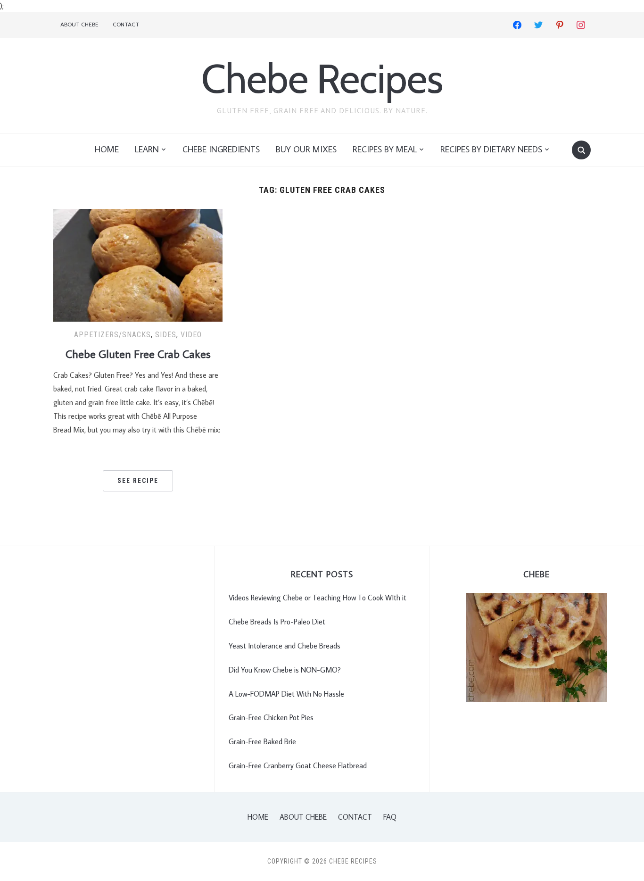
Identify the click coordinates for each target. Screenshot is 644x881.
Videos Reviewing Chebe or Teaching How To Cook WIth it (317, 597)
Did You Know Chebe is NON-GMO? (285, 669)
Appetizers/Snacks (112, 334)
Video (191, 334)
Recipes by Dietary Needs (491, 149)
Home (107, 149)
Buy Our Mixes (306, 149)
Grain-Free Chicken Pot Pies (271, 717)
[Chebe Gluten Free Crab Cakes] (138, 264)
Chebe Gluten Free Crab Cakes (138, 353)
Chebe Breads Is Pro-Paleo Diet (277, 621)
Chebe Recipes (322, 78)
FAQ (389, 817)
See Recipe (137, 480)
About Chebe (79, 24)
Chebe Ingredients (221, 149)
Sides (165, 334)
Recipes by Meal (385, 149)
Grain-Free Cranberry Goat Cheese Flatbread (298, 765)
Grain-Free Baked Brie (262, 741)
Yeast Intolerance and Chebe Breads (284, 645)
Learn (147, 149)
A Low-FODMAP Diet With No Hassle (286, 693)
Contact (126, 24)
